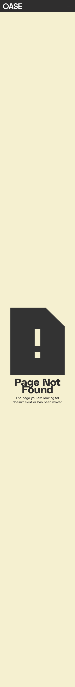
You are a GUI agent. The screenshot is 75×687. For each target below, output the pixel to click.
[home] (31, 6)
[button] (68, 6)
